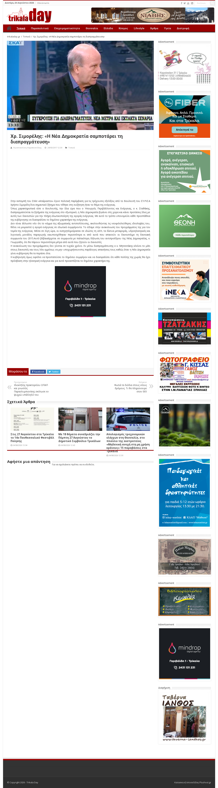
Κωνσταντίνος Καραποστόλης (27, 147)
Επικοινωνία (43, 3)
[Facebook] (182, 3)
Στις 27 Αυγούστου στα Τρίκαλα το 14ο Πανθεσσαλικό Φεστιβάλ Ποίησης (32, 437)
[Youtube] (188, 3)
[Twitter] (184, 3)
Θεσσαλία (92, 28)
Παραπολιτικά (40, 28)
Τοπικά (21, 28)
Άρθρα (154, 28)
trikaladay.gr (13, 36)
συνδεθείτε (88, 464)
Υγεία (167, 28)
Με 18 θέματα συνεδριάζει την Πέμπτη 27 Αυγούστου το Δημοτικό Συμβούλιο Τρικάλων (79, 437)
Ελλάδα (108, 28)
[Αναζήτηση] (212, 3)
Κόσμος (123, 28)
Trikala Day (9, 28)
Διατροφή (183, 28)
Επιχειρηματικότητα (67, 28)
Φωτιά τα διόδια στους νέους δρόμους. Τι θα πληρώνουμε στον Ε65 (130, 387)
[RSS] (192, 3)
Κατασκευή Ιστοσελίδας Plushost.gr (192, 782)
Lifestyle (139, 28)
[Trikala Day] (28, 14)
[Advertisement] (80, 175)
